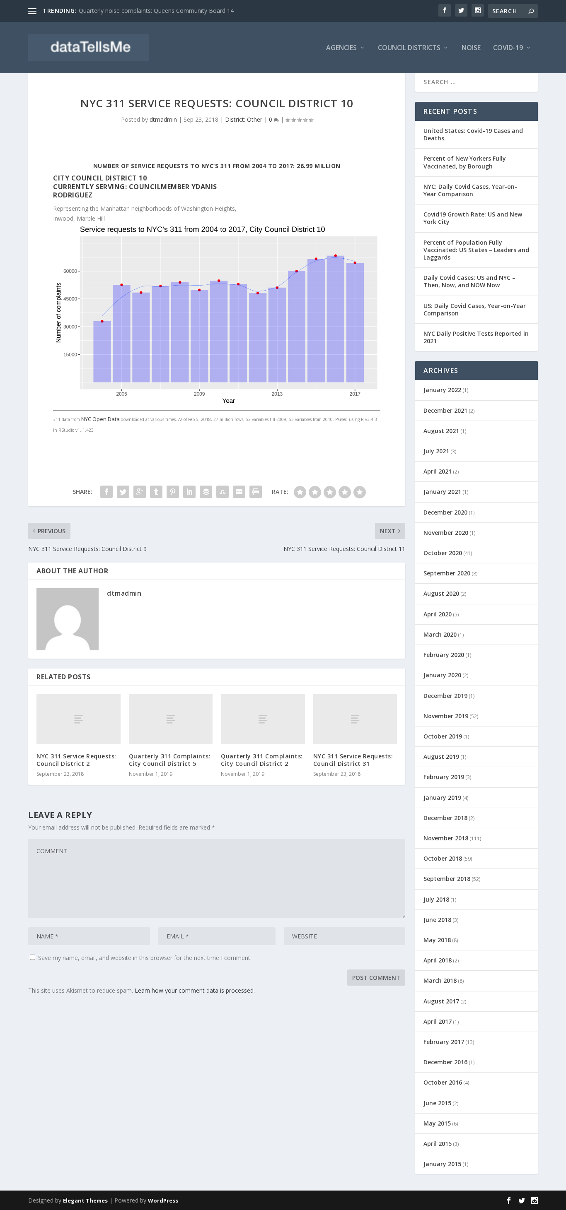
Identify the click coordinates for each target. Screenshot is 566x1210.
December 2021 (445, 410)
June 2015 (437, 1103)
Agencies (341, 48)
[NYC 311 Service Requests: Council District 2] (78, 719)
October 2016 (442, 1082)
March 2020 (440, 634)
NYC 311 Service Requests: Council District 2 (76, 759)
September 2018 (446, 879)
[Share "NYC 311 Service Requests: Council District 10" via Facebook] (106, 492)
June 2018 (437, 920)
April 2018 (437, 960)
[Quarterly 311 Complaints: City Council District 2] (263, 719)
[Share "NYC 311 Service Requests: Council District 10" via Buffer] (206, 492)
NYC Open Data (100, 419)
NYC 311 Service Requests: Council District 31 (353, 759)
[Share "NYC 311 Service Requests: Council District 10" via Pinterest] (172, 492)
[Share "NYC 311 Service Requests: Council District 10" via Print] (255, 492)
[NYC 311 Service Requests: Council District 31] (355, 719)
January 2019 (442, 797)
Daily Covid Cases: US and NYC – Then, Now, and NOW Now (469, 281)
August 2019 (441, 756)
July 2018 (436, 899)
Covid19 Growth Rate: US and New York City (472, 218)
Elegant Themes (85, 1200)
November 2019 (445, 716)
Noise (471, 48)
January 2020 (442, 675)
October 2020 (442, 553)
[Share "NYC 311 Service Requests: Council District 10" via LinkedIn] (189, 492)
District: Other (243, 119)
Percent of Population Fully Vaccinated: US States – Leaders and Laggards (476, 249)
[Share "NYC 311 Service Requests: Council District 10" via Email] (239, 492)
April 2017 (437, 1021)
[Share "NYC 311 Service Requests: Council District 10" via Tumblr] (156, 492)
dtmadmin (163, 119)
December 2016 (445, 1062)
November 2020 (445, 532)
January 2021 (442, 492)
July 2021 (436, 451)
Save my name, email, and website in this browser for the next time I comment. (145, 958)
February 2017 (443, 1042)
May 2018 (437, 940)
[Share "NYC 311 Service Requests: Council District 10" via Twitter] (123, 492)
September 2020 (446, 573)
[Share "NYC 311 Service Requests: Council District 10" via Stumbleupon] (222, 492)
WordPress (163, 1200)
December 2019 (445, 696)
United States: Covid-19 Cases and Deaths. (473, 134)
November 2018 (445, 838)
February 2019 (443, 777)
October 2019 (442, 736)
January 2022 (442, 390)
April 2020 (437, 614)
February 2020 (443, 655)
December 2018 (445, 818)
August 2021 (441, 431)
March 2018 (440, 980)
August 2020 (441, 593)
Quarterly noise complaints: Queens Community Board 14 (156, 10)
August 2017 (441, 1001)
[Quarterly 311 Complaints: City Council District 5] (171, 719)
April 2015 (437, 1143)
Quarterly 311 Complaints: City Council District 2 (262, 759)
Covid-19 (508, 48)
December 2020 (445, 512)
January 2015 (442, 1164)
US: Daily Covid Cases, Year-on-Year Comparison (474, 309)
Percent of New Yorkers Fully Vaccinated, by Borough (464, 162)
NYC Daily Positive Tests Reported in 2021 (476, 337)
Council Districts (409, 48)
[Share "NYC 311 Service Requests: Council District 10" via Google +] (139, 492)
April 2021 (437, 471)
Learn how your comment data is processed (194, 990)
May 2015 (437, 1123)
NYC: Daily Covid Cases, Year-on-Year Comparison (470, 190)
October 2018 (442, 858)
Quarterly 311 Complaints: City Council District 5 (170, 759)
